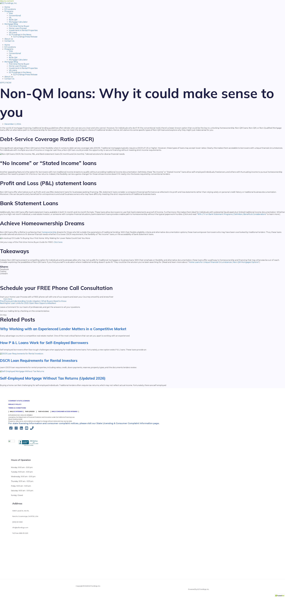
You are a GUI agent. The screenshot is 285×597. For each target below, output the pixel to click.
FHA (11, 13)
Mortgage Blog (11, 24)
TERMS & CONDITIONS (17, 408)
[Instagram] (16, 429)
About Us (8, 39)
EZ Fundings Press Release (25, 37)
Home (7, 7)
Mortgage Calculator (18, 22)
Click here (57, 242)
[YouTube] (26, 429)
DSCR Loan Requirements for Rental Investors (38, 360)
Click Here (7, 299)
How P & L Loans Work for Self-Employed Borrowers (44, 342)
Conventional (15, 15)
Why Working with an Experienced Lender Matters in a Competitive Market (63, 329)
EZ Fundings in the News (20, 35)
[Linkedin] (21, 429)
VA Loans (13, 32)
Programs (8, 11)
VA (10, 18)
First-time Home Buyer (19, 26)
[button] (142, 269)
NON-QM (13, 20)
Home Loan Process (17, 28)
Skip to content (7, 1)
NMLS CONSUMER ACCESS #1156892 (64, 411)
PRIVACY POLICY (14, 404)
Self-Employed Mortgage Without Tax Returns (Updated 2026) (52, 378)
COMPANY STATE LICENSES (19, 401)
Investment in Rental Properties (23, 30)
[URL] (31, 429)
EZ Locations (10, 9)
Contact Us (9, 41)
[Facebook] (10, 429)
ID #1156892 (18, 411)
